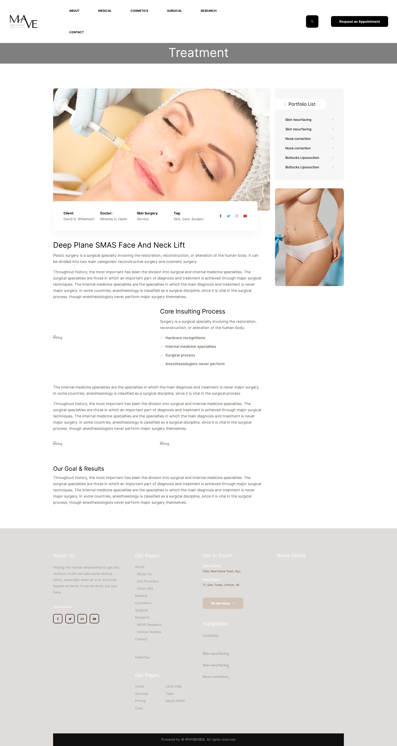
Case (139, 708)
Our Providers (148, 581)
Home (139, 686)
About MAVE (175, 701)
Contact (76, 32)
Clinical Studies (149, 632)
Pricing (140, 701)
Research (208, 10)
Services (141, 693)
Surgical (174, 10)
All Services (221, 603)
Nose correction (298, 139)
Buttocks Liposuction (302, 158)
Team (169, 693)
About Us (144, 574)
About (74, 10)
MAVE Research (149, 624)
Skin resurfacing (298, 120)
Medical (105, 10)
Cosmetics (139, 10)
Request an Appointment (359, 21)
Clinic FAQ (145, 588)
